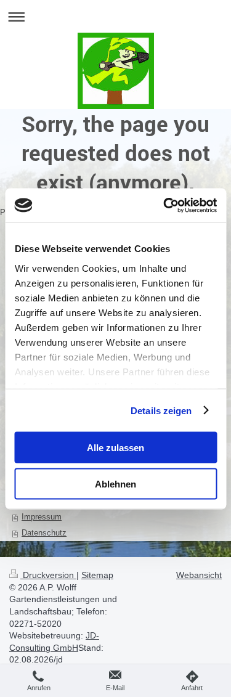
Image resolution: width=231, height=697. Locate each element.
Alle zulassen (115, 447)
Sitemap (97, 575)
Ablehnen (115, 483)
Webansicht (199, 575)
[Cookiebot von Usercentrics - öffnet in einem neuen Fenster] (164, 205)
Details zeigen (161, 410)
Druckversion (48, 575)
